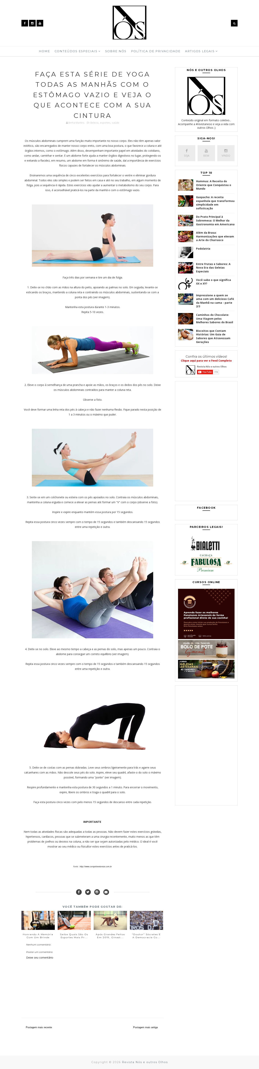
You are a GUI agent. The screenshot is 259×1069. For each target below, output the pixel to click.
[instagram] (32, 23)
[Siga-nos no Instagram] (97, 892)
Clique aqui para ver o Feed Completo (206, 360)
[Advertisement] (206, 442)
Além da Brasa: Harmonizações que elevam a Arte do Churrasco (215, 236)
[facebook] (24, 23)
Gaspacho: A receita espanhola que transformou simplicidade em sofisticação (215, 202)
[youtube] (40, 23)
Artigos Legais (200, 51)
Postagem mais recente (39, 1027)
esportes (105, 122)
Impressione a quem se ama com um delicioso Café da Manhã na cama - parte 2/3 (215, 300)
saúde (115, 122)
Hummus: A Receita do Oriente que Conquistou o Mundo (213, 184)
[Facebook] (79, 892)
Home (44, 51)
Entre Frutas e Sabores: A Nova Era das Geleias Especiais (213, 267)
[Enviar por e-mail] (106, 892)
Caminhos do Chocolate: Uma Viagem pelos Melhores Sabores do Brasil (214, 318)
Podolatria (203, 248)
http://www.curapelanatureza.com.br (96, 866)
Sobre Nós (115, 51)
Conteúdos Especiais (76, 51)
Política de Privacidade (156, 51)
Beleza (94, 122)
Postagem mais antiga (145, 1027)
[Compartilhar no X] (88, 892)
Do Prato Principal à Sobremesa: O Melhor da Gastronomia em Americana (215, 220)
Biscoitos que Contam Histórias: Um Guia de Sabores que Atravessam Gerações (213, 336)
